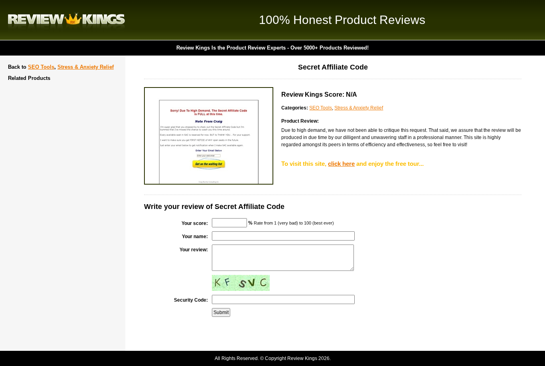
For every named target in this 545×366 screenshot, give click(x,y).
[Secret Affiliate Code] (208, 183)
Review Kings (66, 20)
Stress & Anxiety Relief (85, 67)
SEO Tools (41, 67)
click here (341, 163)
